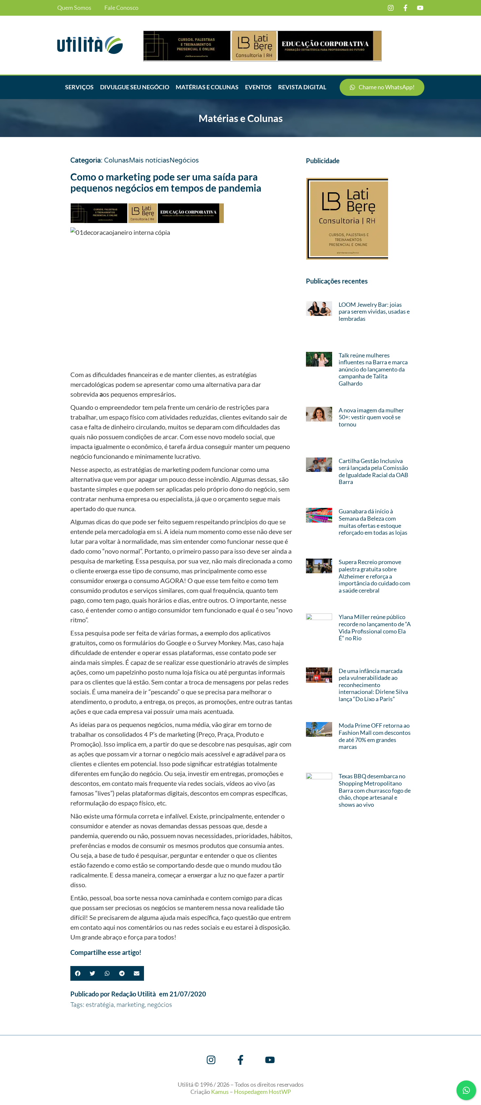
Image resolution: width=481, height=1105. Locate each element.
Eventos (258, 87)
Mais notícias (149, 160)
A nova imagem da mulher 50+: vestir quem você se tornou (371, 417)
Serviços (79, 87)
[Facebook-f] (405, 7)
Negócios (184, 160)
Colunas (116, 160)
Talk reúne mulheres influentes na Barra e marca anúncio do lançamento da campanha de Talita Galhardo (373, 369)
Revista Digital (302, 87)
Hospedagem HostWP (262, 1091)
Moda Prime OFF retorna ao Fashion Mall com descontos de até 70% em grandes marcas (375, 736)
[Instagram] (390, 7)
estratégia (100, 1004)
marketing (130, 1004)
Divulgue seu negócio (134, 87)
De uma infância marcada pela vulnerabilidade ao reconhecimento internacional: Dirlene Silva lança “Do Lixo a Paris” (373, 684)
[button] (77, 973)
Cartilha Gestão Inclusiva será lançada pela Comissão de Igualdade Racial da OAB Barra (373, 471)
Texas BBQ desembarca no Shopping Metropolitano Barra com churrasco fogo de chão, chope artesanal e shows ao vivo (375, 790)
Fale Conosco (121, 7)
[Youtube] (420, 7)
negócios (159, 1004)
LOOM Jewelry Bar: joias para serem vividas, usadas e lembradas (374, 311)
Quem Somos (74, 7)
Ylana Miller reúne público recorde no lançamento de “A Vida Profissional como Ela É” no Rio (375, 627)
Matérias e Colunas (207, 87)
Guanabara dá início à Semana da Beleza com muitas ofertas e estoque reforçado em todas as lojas (373, 522)
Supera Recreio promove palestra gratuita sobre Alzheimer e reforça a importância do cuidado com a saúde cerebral (374, 576)
